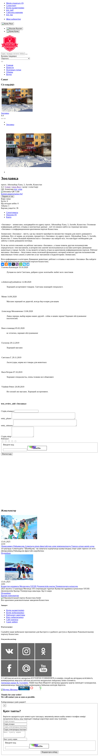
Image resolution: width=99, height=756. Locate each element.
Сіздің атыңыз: (7, 411)
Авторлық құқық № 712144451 (14, 683)
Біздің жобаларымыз (15, 613)
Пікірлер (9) (11, 215)
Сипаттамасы (12, 212)
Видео (9, 74)
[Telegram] (27, 264)
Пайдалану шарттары (15, 615)
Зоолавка (5, 113)
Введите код (8, 445)
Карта (8, 217)
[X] (13, 264)
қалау (25, 187)
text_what (18, 189)
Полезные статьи (13, 70)
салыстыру (33, 187)
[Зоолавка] (28, 172)
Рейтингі (5, 439)
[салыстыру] (2, 118)
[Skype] (24, 264)
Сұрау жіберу (12, 622)
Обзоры (9, 72)
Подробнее (6, 553)
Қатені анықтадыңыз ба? (12, 194)
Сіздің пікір (6, 436)
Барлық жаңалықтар (10, 595)
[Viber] (17, 264)
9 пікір (7, 187)
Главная (9, 65)
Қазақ (16, 31)
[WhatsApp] (20, 264)
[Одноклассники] (6, 264)
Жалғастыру (7, 454)
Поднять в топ (7, 196)
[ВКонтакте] (2, 264)
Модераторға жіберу (49, 752)
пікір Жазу (16, 187)
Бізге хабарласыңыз (14, 617)
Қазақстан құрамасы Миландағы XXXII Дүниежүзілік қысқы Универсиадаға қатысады (39, 586)
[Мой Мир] (9, 264)
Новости (10, 67)
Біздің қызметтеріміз (15, 610)
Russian (18, 29)
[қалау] (5, 118)
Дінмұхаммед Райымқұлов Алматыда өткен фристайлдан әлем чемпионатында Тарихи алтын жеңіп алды (47, 546)
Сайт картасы (12, 619)
